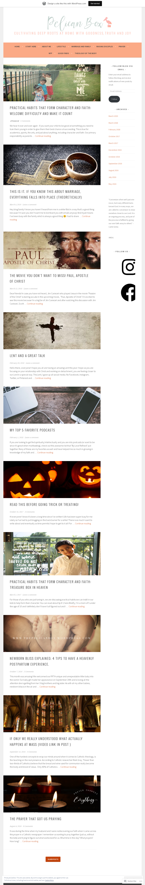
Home (17, 46)
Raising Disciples (104, 46)
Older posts (53, 859)
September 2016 (115, 163)
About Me (46, 46)
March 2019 (113, 116)
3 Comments (30, 512)
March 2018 (113, 123)
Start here (30, 46)
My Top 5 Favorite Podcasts (32, 429)
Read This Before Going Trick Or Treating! (45, 504)
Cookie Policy (49, 880)
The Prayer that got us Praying (36, 818)
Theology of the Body (85, 53)
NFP (50, 53)
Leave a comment (29, 205)
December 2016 (115, 150)
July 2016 (112, 177)
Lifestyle (61, 46)
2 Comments (29, 672)
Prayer (122, 46)
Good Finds (63, 53)
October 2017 (114, 136)
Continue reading (43, 136)
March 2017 (113, 143)
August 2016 (113, 170)
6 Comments (28, 826)
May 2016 (112, 184)
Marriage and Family (81, 46)
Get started (95, 3)
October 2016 (114, 156)
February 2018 (114, 129)
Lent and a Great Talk (27, 355)
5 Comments (25, 121)
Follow (114, 99)
